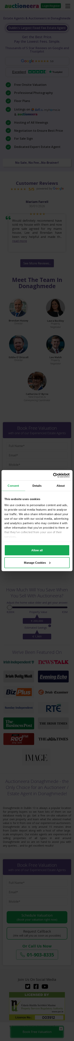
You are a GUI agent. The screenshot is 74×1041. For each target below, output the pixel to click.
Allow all (37, 550)
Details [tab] (37, 485)
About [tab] (61, 485)
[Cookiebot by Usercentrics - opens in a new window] (53, 475)
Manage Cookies (35, 562)
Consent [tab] (13, 485)
